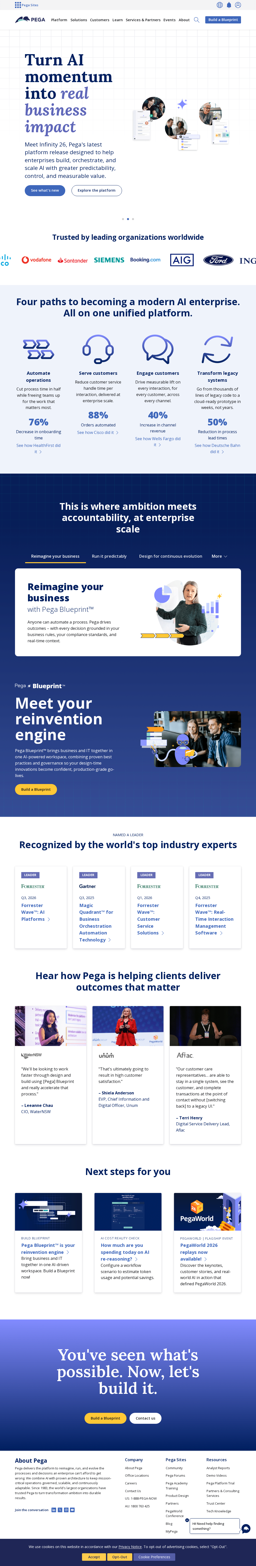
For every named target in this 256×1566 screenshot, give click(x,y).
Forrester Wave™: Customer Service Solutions (148, 919)
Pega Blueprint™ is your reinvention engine (48, 1248)
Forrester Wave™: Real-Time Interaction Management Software (214, 919)
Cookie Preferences (154, 1557)
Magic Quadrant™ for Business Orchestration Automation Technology (96, 922)
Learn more (41, 182)
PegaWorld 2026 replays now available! (199, 1252)
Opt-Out (119, 1557)
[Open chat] (246, 1529)
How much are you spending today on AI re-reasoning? (125, 1252)
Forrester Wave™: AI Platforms (33, 912)
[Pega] (30, 19)
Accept (94, 1557)
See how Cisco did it (95, 432)
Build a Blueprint (223, 19)
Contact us (145, 1418)
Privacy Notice (130, 1546)
